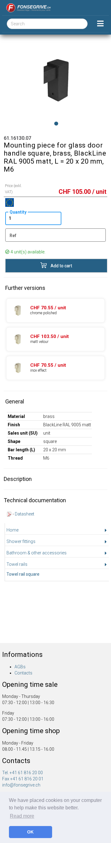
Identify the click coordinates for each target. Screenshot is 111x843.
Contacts (23, 672)
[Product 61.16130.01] (55, 310)
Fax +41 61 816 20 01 (22, 778)
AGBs (20, 666)
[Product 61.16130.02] (55, 339)
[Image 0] (56, 123)
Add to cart (61, 265)
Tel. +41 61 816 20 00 (22, 772)
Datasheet (24, 513)
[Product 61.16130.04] (55, 368)
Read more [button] (22, 816)
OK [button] (30, 831)
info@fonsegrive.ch (21, 784)
